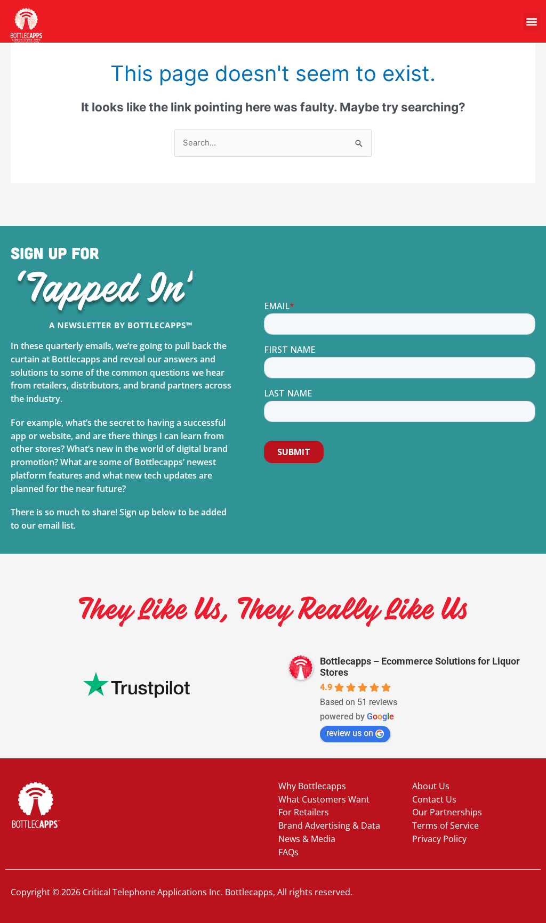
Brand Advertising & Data (329, 825)
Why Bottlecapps (312, 786)
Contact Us (434, 799)
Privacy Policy (439, 839)
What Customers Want (324, 799)
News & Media (306, 839)
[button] (532, 21)
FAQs (288, 852)
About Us (430, 786)
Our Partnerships (447, 812)
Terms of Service (445, 825)
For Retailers (303, 812)
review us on (349, 733)
